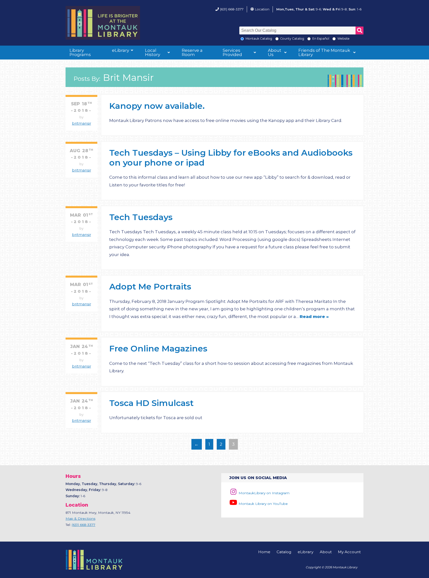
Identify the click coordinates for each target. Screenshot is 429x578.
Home (264, 552)
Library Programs (80, 52)
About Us (274, 52)
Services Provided (232, 52)
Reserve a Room (192, 52)
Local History (152, 52)
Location (262, 9)
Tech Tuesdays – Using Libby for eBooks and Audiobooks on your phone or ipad (231, 157)
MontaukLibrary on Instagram (263, 493)
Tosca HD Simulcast (151, 403)
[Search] (359, 30)
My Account (349, 552)
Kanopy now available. (157, 106)
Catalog (284, 552)
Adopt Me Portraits (150, 286)
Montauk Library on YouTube (263, 504)
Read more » (314, 316)
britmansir (81, 123)
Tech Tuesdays (141, 217)
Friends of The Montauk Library (324, 52)
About (326, 552)
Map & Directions (80, 518)
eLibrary (120, 50)
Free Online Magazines (158, 348)
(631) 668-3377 (232, 9)
